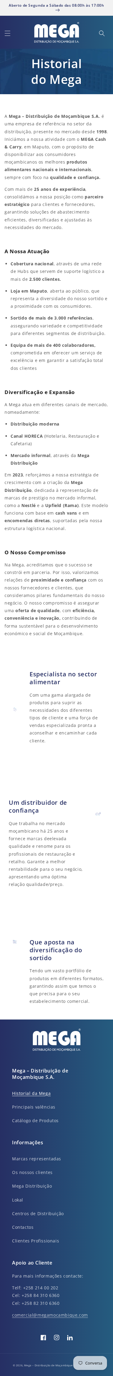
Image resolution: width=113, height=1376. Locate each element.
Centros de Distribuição (38, 1213)
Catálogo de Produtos (35, 1120)
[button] (7, 33)
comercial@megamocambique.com (50, 1315)
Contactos (22, 1227)
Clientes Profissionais (35, 1241)
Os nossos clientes (32, 1172)
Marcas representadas (36, 1159)
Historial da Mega (31, 1093)
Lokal (17, 1200)
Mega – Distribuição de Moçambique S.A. (51, 1365)
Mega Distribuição (32, 1186)
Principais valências (33, 1107)
